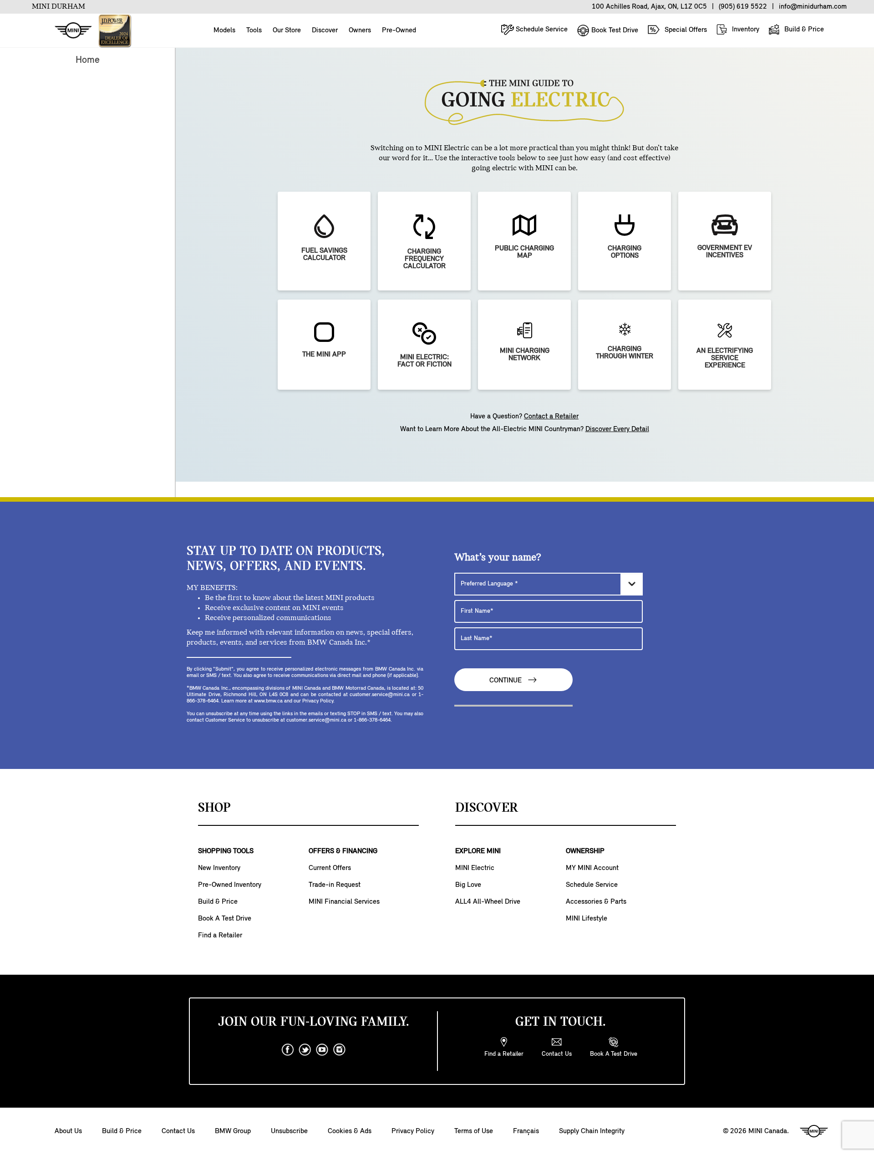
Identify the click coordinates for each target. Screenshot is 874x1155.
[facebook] (287, 1049)
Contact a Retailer (551, 416)
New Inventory (219, 868)
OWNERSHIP (585, 851)
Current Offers (330, 868)
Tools (254, 30)
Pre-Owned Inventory (229, 885)
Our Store (287, 30)
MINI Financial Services (344, 902)
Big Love (468, 885)
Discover (325, 30)
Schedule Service (541, 29)
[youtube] (322, 1049)
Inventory (744, 29)
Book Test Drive (613, 30)
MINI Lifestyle (586, 918)
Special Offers (685, 30)
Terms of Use (473, 1131)
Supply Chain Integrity (592, 1131)
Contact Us (178, 1131)
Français (526, 1131)
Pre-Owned (399, 30)
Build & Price (803, 29)
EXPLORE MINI (478, 851)
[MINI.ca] (69, 31)
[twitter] (305, 1049)
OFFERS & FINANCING (343, 851)
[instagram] (339, 1049)
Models (224, 30)
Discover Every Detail (617, 429)
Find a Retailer (220, 935)
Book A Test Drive (224, 918)
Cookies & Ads (349, 1131)
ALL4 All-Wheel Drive (487, 902)
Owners (360, 30)
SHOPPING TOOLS (226, 851)
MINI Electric (474, 868)
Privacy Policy (412, 1131)
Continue (506, 680)
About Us (68, 1131)
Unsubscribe (289, 1131)
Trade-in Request (335, 885)
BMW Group (233, 1131)
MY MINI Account (592, 868)
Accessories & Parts (596, 902)
